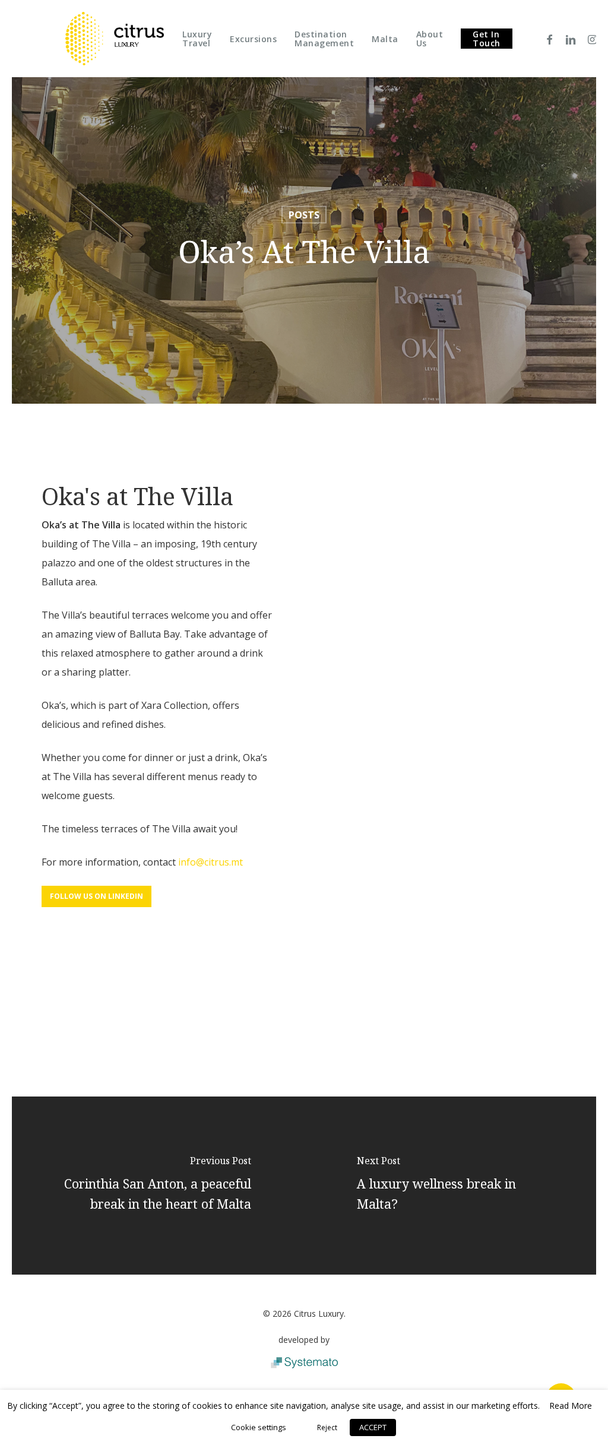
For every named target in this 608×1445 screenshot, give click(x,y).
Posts (304, 214)
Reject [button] (327, 1427)
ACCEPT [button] (373, 1427)
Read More (570, 1405)
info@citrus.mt (210, 862)
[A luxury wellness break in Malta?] (450, 1186)
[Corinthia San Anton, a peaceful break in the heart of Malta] (157, 1186)
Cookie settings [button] (258, 1427)
